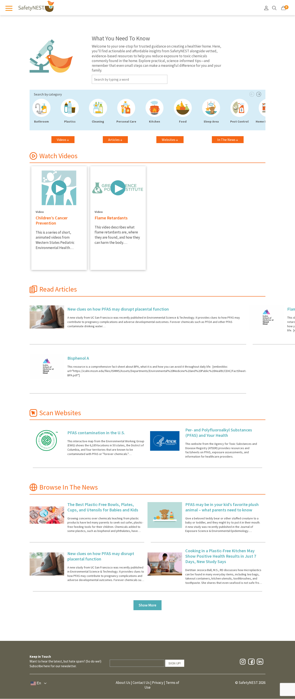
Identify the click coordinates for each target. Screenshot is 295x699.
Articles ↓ (115, 139)
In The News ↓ (227, 139)
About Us (123, 682)
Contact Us (141, 682)
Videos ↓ (63, 139)
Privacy (157, 682)
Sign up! (174, 663)
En (38, 683)
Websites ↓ (170, 139)
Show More (147, 605)
